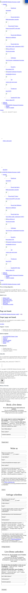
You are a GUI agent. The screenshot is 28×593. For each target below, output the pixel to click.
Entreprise (5, 103)
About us (5, 339)
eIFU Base (5, 303)
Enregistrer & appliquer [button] (5, 401)
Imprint (4, 343)
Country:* (17, 454)
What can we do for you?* (7, 452)
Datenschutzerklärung (16, 539)
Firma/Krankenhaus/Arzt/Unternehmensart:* (11, 514)
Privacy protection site (9, 482)
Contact (2, 110)
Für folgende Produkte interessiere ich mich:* (11, 522)
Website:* (3, 517)
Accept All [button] (12, 378)
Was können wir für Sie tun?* (8, 499)
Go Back (2, 324)
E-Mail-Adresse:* (5, 503)
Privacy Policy (6, 341)
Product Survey (6, 301)
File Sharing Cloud (7, 299)
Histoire (7, 106)
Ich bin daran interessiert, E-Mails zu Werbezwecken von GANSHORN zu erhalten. (12, 541)
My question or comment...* (16, 474)
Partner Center (6, 298)
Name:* (3, 459)
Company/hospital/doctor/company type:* (10, 462)
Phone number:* (5, 465)
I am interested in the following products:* (11, 468)
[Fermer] (26, 1)
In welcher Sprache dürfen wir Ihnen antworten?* (12, 508)
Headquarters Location (8, 304)
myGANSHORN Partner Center (10, 336)
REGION (5, 169)
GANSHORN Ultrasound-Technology (14, 105)
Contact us (5, 337)
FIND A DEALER (7, 140)
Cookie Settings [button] (3, 378)
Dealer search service (7, 300)
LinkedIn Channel (7, 340)
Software (5, 102)
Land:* (18, 500)
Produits (5, 4)
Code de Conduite (10, 107)
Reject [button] (9, 378)
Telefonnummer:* (5, 519)
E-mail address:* (5, 457)
